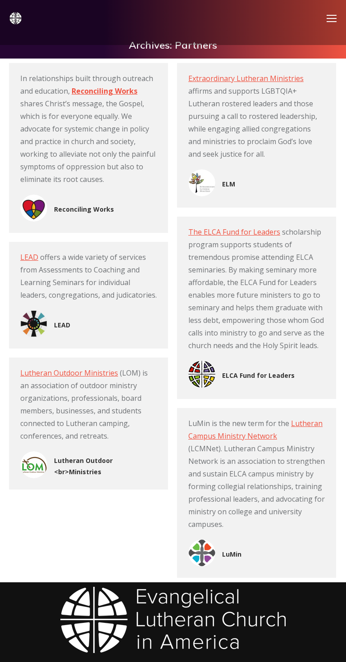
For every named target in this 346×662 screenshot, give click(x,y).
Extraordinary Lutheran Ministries (246, 78)
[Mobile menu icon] (331, 18)
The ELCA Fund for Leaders (234, 232)
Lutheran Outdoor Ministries (69, 373)
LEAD (29, 257)
